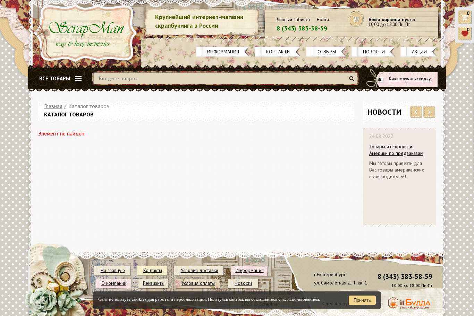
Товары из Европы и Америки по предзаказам (396, 149)
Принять (362, 300)
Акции (419, 52)
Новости (374, 52)
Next (429, 112)
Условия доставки (199, 270)
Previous (416, 112)
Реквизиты (153, 283)
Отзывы (327, 52)
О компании (113, 283)
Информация (223, 52)
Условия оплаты (198, 283)
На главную (113, 270)
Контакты (278, 52)
